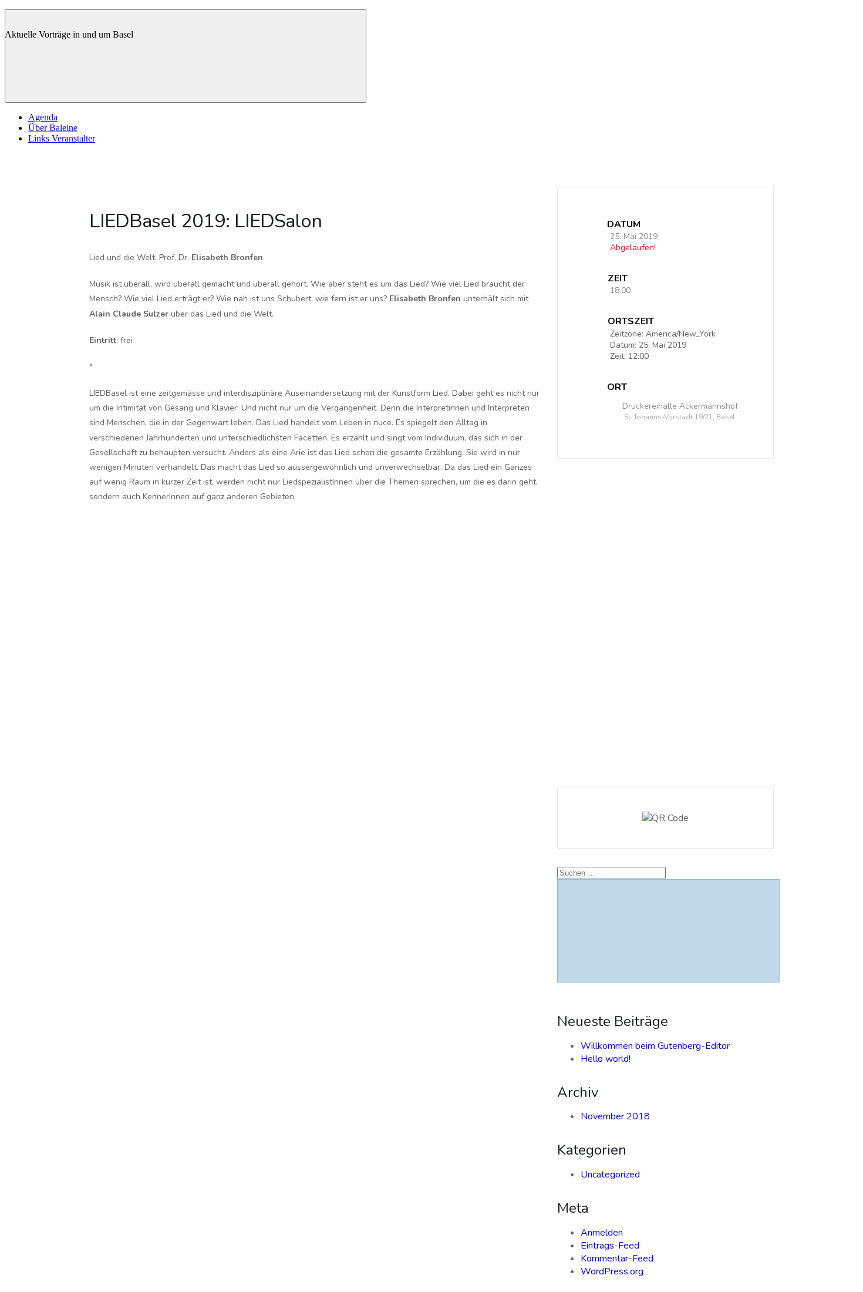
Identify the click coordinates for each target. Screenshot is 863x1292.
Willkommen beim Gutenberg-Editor (655, 1045)
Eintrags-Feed (610, 1245)
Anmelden (602, 1232)
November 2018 (615, 1116)
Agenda (43, 117)
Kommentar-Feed (617, 1258)
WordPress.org (612, 1271)
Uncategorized (610, 1174)
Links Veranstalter (61, 138)
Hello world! (606, 1058)
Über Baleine (52, 128)
